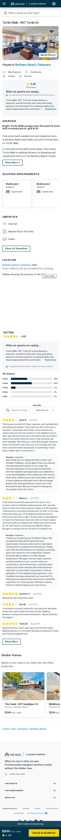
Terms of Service (52, 808)
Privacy (37, 808)
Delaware (44, 64)
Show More (11, 641)
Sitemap (26, 808)
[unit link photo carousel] (23, 686)
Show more (12, 162)
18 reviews (31, 87)
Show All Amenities (16, 248)
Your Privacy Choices (35, 813)
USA (13, 729)
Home (5, 729)
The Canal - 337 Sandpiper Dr (21, 704)
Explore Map (49, 276)
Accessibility (19, 813)
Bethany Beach (25, 64)
